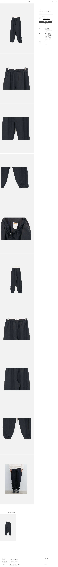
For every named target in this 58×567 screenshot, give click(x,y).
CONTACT (3, 559)
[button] (5, 1)
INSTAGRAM (4, 558)
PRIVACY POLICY (5, 562)
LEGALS (3, 564)
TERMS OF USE (4, 561)
